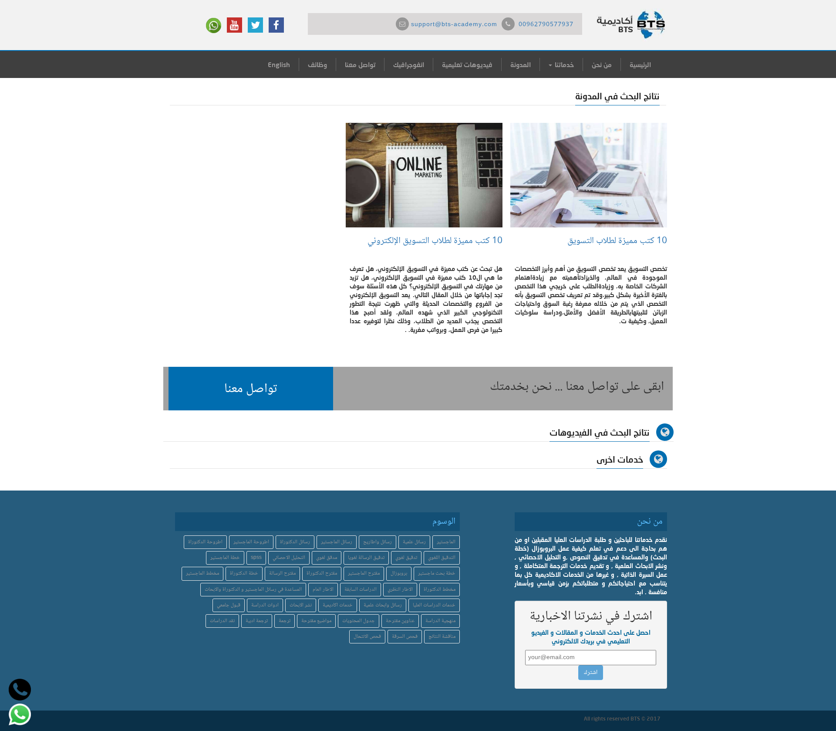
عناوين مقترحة (400, 621)
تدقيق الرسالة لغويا (366, 557)
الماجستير (446, 542)
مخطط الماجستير (202, 573)
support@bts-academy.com (454, 25)
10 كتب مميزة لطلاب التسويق (617, 241)
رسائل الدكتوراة (295, 542)
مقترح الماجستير (364, 573)
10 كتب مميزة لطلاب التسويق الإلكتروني (434, 241)
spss (256, 557)
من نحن (602, 64)
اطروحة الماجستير (251, 542)
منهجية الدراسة (440, 621)
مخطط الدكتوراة (439, 589)
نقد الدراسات (222, 621)
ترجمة (284, 621)
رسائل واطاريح (377, 542)
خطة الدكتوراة (244, 573)
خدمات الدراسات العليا (434, 605)
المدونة (520, 64)
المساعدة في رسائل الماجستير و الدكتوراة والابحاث (253, 589)
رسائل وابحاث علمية (383, 605)
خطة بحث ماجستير (436, 573)
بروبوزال (399, 573)
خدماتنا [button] (563, 64)
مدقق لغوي (326, 557)
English (279, 64)
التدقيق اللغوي (441, 557)
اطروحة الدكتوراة (205, 542)
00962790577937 (546, 25)
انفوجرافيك (408, 64)
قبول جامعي (228, 605)
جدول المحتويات (358, 621)
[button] (251, 388)
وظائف (317, 64)
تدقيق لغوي (406, 557)
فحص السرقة (405, 636)
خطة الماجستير (225, 557)
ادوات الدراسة (265, 605)
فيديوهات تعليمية (467, 64)
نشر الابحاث (301, 605)
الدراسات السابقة (360, 589)
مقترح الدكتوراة (322, 573)
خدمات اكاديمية (338, 605)
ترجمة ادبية (257, 621)
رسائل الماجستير (336, 542)
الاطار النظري (400, 589)
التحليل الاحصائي (289, 557)
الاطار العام (323, 589)
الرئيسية (640, 64)
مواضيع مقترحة (316, 621)
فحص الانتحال (367, 636)
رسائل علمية (414, 542)
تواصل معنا (360, 64)
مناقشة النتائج (441, 636)
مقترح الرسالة (282, 573)
